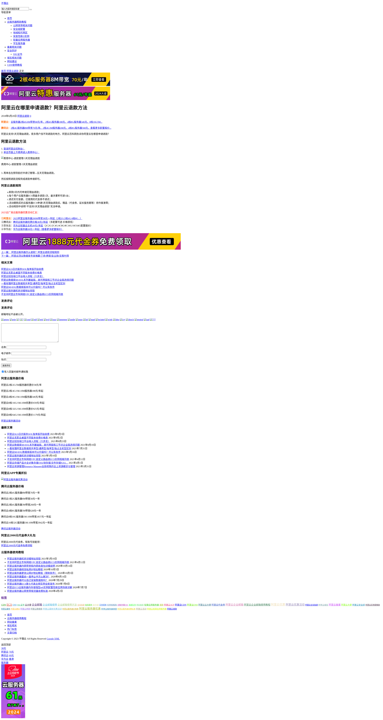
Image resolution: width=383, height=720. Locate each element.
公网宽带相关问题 (22, 25)
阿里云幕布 (5, 609)
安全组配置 (19, 29)
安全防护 (12, 50)
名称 (3, 347)
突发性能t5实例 (21, 36)
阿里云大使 (346, 605)
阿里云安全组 (358, 605)
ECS (9, 604)
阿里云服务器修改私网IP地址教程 (25, 569)
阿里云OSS (192, 605)
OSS (15, 605)
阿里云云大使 (204, 605)
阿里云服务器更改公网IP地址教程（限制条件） (32, 573)
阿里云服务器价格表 (70, 609)
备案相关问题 (14, 47)
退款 (161, 605)
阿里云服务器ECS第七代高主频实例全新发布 (31, 584)
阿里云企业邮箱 (234, 604)
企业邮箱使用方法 (67, 604)
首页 (9, 18)
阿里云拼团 (25, 609)
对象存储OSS (122, 605)
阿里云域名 (323, 605)
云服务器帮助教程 (16, 22)
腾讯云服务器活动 (10, 528)
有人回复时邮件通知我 (16, 371)
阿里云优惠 (278, 604)
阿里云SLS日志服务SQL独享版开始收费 (22, 269)
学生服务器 (19, 43)
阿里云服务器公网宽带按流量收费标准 (27, 591)
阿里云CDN (180, 605)
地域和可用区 (20, 32)
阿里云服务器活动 (10, 421)
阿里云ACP (169, 605)
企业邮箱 (37, 604)
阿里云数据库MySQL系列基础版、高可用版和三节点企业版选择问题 (37, 280)
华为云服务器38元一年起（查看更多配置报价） (38, 229)
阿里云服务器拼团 (109, 609)
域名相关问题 (14, 58)
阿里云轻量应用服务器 (157, 609)
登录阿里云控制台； (14, 148)
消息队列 (132, 605)
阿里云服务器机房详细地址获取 (18, 290)
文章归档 (12, 632)
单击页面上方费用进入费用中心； (21, 152)
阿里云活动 (141, 609)
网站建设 (12, 61)
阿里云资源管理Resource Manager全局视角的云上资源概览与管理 (41, 466)
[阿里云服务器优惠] (55, 99)
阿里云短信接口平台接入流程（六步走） (22, 276)
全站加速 (81, 605)
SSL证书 (17, 54)
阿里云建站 (15, 609)
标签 (4, 597)
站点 (3, 359)
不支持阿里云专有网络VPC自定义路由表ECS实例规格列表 (32, 294)
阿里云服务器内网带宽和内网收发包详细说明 (31, 566)
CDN (3, 605)
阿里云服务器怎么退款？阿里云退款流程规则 (30, 252)
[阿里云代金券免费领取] (91, 249)
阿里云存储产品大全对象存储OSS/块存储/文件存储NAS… (37, 463)
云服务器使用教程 (16, 618)
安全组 (96, 605)
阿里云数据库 (36, 609)
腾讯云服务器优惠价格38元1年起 (30, 222)
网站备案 (140, 605)
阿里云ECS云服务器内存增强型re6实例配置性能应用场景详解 (39, 587)
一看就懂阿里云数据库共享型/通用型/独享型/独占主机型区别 (33, 283)
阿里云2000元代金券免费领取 (16, 545)
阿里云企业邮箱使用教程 (257, 604)
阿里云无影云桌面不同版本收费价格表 (21, 272)
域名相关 (12, 625)
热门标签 (12, 629)
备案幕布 (88, 605)
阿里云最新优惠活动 (52, 609)
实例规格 (103, 605)
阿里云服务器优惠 (90, 608)
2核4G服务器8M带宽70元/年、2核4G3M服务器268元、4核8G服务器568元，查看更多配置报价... (61, 128)
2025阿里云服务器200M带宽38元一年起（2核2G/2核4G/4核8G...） (47, 218)
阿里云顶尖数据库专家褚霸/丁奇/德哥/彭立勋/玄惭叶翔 (35, 256)
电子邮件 (6, 353)
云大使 (28, 605)
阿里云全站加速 (311, 605)
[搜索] (30, 9)
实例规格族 (112, 605)
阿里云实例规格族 (372, 605)
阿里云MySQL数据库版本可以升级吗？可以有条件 (28, 287)
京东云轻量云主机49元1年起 (28, 225)
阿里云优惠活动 (295, 604)
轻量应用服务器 (21, 40)
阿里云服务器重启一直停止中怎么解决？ (28, 576)
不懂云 (4, 3)
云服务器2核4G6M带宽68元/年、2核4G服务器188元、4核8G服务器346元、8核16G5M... (56, 122)
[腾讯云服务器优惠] (55, 85)
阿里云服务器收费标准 (126, 609)
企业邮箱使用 (50, 604)
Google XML (53, 638)
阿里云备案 (335, 604)
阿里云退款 (13, 71)
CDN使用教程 (14, 65)
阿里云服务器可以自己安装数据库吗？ (27, 580)
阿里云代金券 (218, 605)
